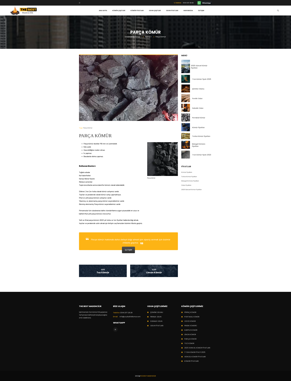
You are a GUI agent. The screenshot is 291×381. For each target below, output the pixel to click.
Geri (103, 270)
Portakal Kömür (198, 118)
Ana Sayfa (103, 10)
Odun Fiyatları (172, 10)
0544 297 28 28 (126, 313)
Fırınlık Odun (197, 98)
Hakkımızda (188, 10)
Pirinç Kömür (190, 312)
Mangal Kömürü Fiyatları (198, 145)
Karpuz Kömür (190, 330)
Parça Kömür (87, 128)
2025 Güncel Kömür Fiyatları (199, 66)
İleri (154, 270)
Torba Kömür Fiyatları (201, 136)
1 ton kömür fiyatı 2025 (201, 79)
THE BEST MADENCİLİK (148, 376)
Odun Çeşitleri (155, 10)
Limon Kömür (154, 272)
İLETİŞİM (128, 250)
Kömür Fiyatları (137, 10)
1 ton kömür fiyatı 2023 (201, 155)
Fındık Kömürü (190, 325)
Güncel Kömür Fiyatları (195, 356)
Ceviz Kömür (190, 321)
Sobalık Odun (197, 108)
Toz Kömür (103, 272)
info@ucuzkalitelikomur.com (130, 317)
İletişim (201, 10)
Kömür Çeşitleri (118, 10)
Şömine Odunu (198, 89)
